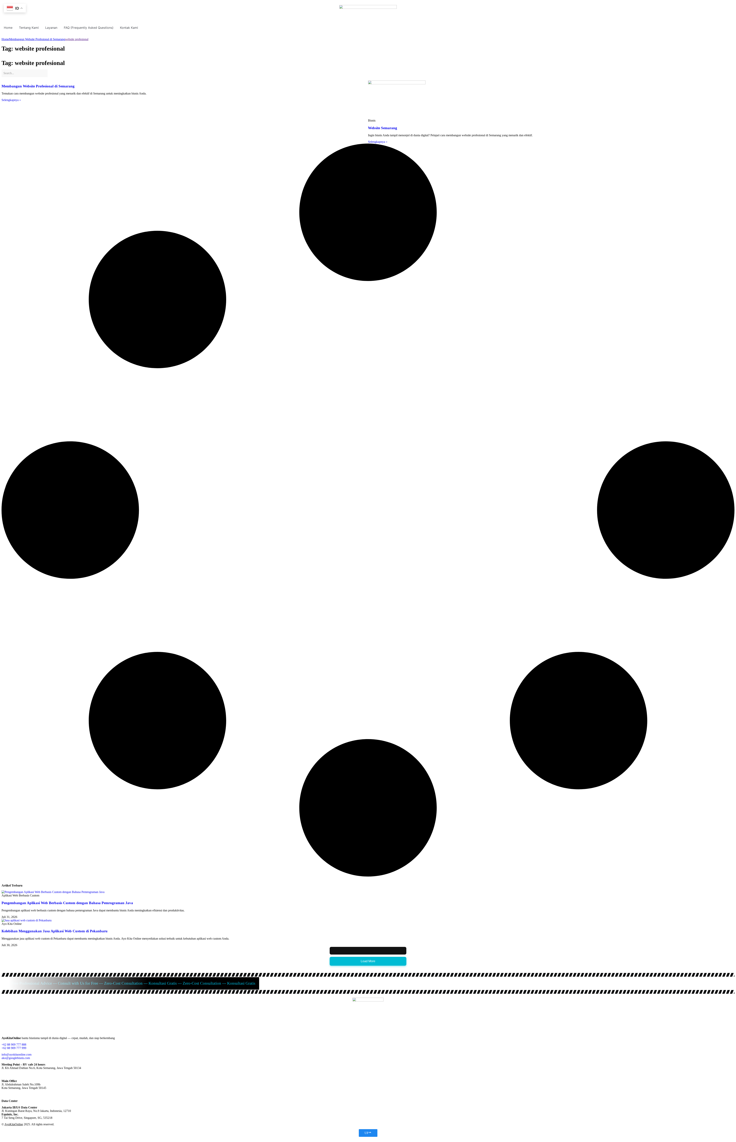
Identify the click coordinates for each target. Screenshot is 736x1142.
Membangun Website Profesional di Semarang (38, 86)
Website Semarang (382, 128)
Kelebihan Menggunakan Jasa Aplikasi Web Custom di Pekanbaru (55, 931)
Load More (368, 961)
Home (8, 28)
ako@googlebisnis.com (16, 1058)
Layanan (51, 28)
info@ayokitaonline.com (16, 1054)
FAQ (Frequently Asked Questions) (88, 28)
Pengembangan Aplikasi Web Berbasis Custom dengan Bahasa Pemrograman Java (67, 903)
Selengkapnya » (11, 100)
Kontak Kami (129, 28)
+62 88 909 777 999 (14, 1048)
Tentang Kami (29, 28)
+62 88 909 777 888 (14, 1044)
